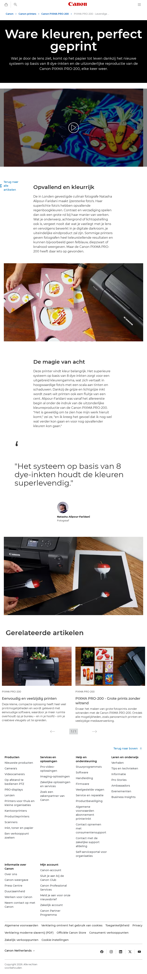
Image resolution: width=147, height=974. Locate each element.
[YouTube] (139, 951)
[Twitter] (129, 951)
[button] (52, 731)
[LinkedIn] (120, 951)
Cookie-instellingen (55, 940)
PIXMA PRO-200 (11, 691)
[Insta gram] (111, 951)
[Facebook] (101, 951)
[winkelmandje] (6, 5)
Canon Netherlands (18, 950)
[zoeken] (15, 5)
